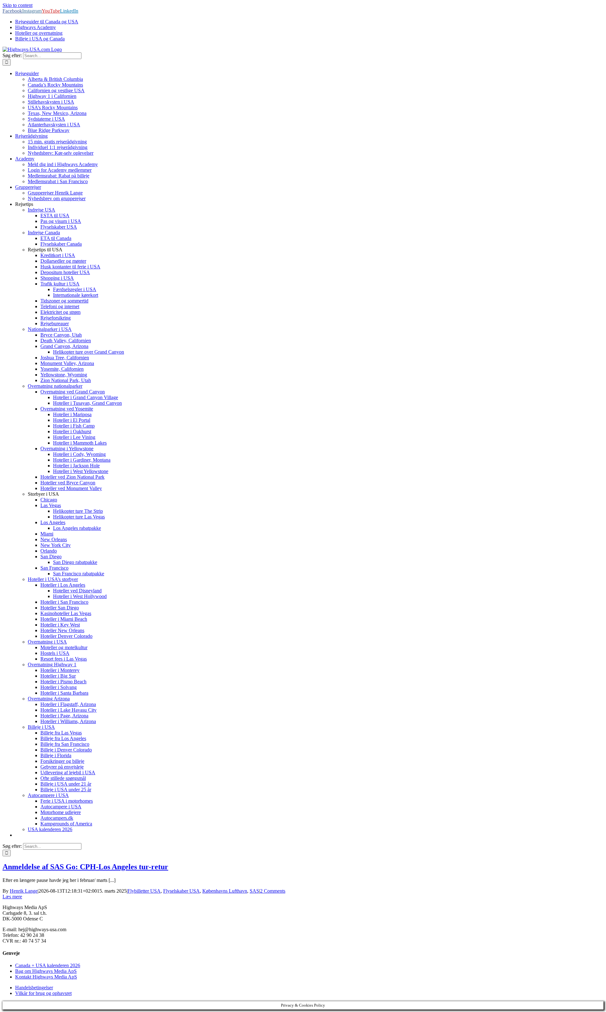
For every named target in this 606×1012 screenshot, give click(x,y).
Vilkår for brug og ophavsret (43, 993)
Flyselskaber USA (181, 891)
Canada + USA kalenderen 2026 (47, 965)
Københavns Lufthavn (224, 891)
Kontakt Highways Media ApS (46, 976)
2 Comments (272, 891)
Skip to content (18, 5)
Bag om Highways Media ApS (46, 971)
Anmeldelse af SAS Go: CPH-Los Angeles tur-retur (85, 867)
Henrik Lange (24, 891)
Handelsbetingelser (34, 987)
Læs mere (12, 896)
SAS (254, 891)
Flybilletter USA (144, 891)
